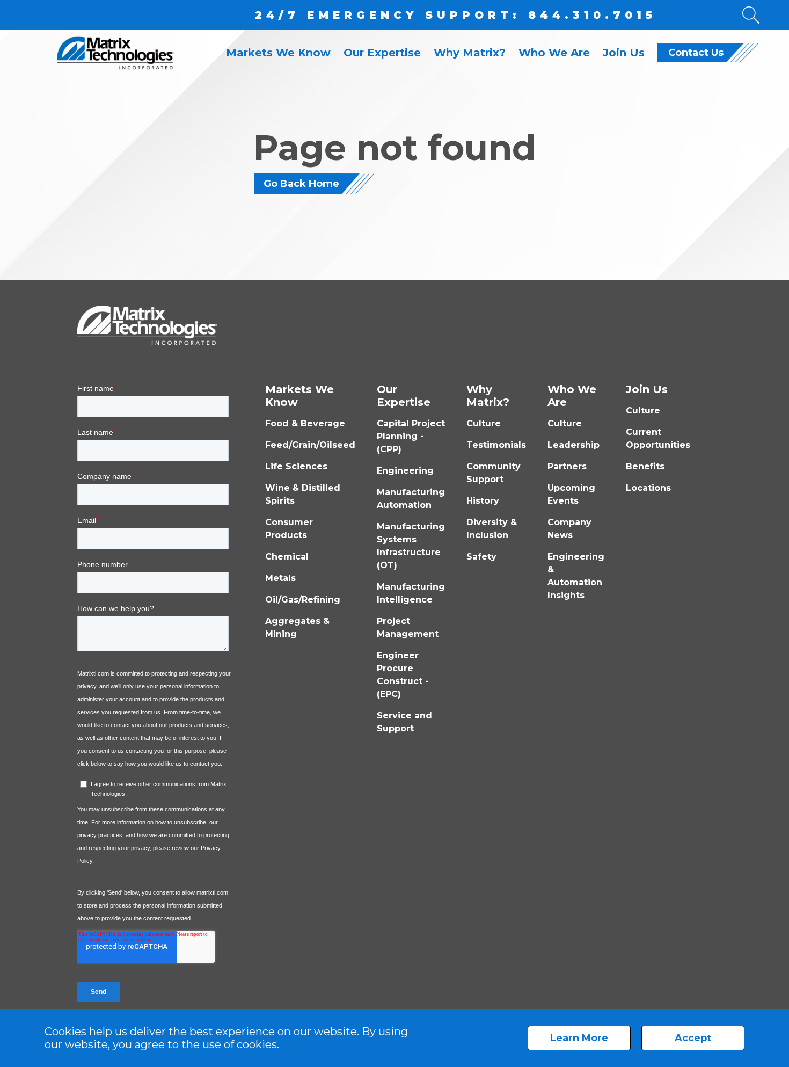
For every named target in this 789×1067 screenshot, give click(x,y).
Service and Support (404, 722)
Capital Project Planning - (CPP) (411, 436)
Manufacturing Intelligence (411, 593)
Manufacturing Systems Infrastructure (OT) (411, 545)
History (482, 501)
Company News (569, 528)
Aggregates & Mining (297, 627)
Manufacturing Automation (411, 498)
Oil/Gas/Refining (302, 599)
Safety (481, 556)
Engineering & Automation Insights (575, 575)
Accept (693, 1038)
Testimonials (496, 445)
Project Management (408, 627)
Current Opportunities (658, 438)
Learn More (579, 1038)
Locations (648, 488)
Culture (483, 423)
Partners (567, 466)
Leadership (573, 445)
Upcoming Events (571, 494)
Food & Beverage (305, 423)
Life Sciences (296, 466)
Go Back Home (301, 184)
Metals (280, 578)
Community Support (493, 472)
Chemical (287, 556)
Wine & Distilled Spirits (302, 494)
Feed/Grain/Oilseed (310, 445)
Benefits (645, 466)
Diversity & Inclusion (491, 528)
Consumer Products (289, 528)
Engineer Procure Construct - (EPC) (403, 674)
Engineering (405, 471)
